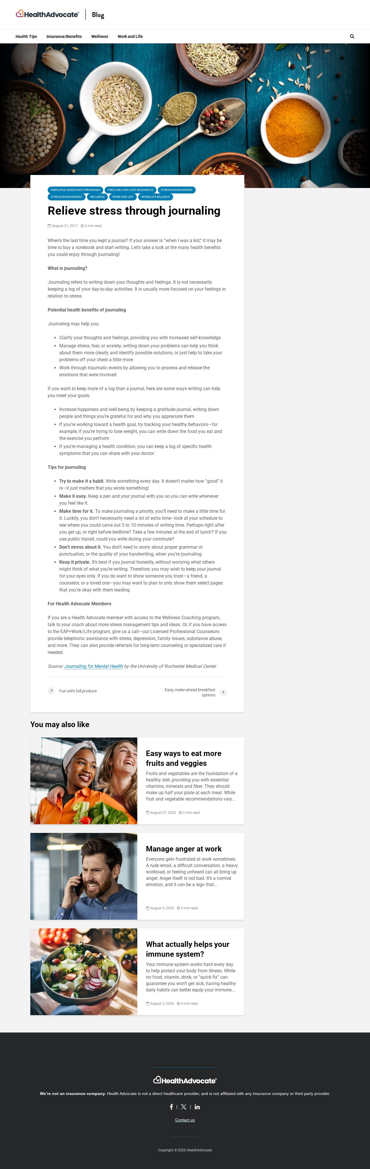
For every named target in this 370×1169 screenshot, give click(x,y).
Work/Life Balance (155, 196)
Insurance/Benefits (64, 36)
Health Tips (26, 36)
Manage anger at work (184, 849)
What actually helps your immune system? (188, 949)
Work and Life (130, 36)
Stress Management (177, 189)
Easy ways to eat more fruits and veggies (183, 758)
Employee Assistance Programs (75, 189)
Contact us (185, 1120)
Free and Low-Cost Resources (130, 189)
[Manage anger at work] (83, 876)
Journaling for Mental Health (93, 666)
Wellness (99, 36)
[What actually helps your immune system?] (83, 971)
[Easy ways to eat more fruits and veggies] (83, 780)
